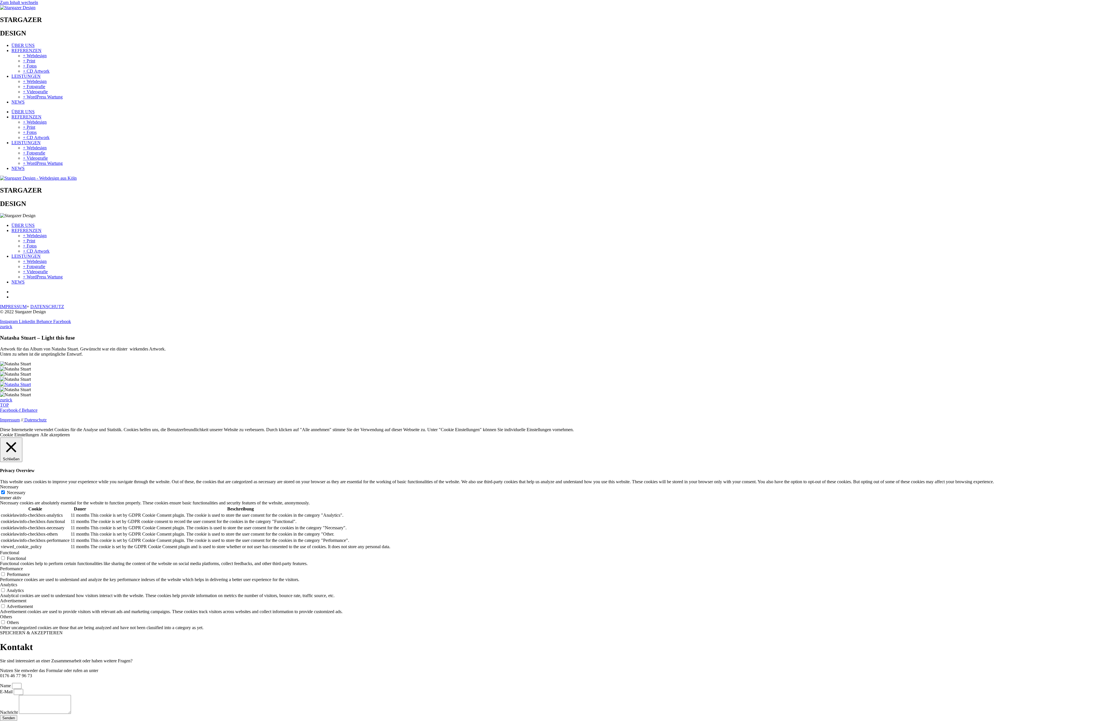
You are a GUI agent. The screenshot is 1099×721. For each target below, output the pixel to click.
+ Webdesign (35, 55)
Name (6, 685)
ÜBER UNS (23, 45)
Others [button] (6, 616)
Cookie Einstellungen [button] (19, 434)
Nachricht (9, 712)
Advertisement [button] (13, 600)
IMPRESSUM (13, 306)
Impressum (10, 419)
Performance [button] (11, 568)
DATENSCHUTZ (47, 306)
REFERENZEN (26, 50)
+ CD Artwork (36, 71)
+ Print (29, 60)
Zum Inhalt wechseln (19, 2)
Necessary (16, 492)
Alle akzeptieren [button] (55, 434)
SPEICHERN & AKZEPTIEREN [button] (31, 632)
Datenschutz (35, 419)
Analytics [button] (8, 584)
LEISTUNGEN (26, 76)
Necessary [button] (9, 486)
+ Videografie (35, 91)
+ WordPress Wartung (43, 96)
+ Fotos (30, 66)
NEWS (18, 102)
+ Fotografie (34, 86)
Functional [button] (9, 552)
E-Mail (7, 691)
